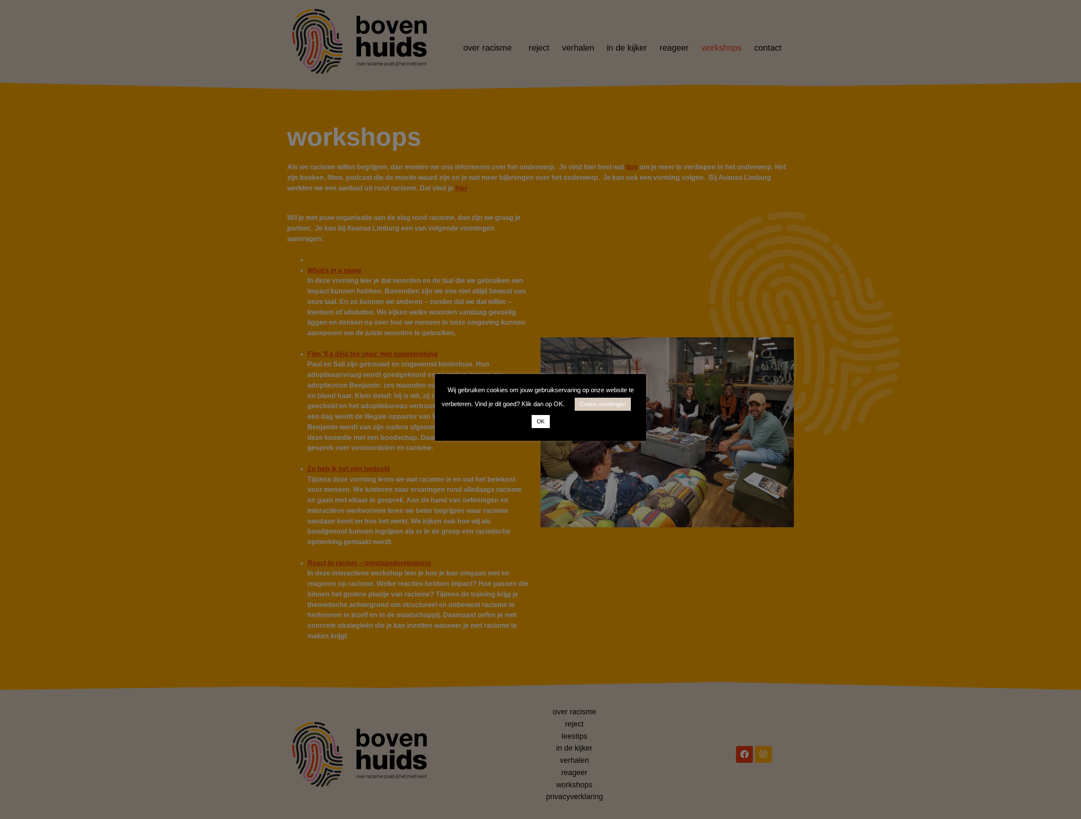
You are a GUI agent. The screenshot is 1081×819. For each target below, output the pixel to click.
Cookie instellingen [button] (603, 404)
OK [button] (541, 421)
